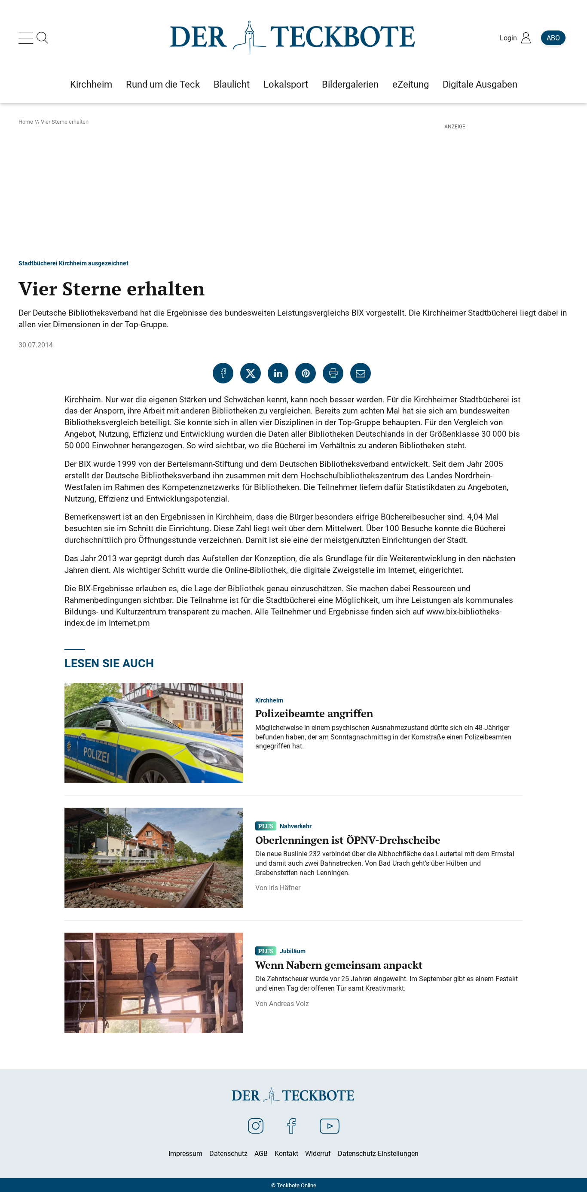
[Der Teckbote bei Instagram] (255, 1125)
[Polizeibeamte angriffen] (153, 732)
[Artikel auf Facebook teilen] (223, 373)
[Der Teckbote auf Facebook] (291, 1125)
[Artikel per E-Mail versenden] (360, 373)
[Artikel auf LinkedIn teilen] (278, 373)
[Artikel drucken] (333, 373)
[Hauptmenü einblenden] (27, 38)
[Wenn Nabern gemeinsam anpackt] (153, 982)
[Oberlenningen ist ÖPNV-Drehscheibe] (153, 857)
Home (25, 121)
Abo (553, 38)
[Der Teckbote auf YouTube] (329, 1125)
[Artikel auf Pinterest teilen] (305, 373)
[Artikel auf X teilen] (250, 373)
